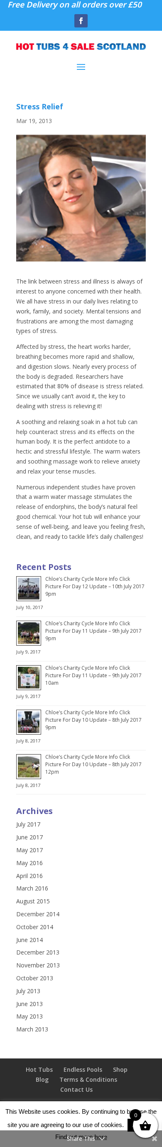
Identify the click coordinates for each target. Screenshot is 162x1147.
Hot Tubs (39, 1069)
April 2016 (29, 876)
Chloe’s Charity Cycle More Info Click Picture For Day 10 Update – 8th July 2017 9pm (93, 720)
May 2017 (29, 850)
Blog (42, 1079)
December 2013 (37, 952)
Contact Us (76, 1089)
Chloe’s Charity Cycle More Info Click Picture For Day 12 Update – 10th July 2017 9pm (95, 586)
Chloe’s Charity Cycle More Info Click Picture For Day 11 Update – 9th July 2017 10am (93, 675)
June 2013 (29, 1004)
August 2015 (33, 901)
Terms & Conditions (88, 1079)
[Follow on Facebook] (81, 20)
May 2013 (29, 1016)
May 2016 (29, 863)
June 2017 (29, 837)
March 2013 (32, 1029)
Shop (120, 1069)
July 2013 (28, 991)
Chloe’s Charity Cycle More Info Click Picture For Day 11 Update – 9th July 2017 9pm (93, 631)
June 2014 (29, 940)
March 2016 (32, 888)
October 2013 (34, 978)
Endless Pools (83, 1069)
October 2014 (34, 927)
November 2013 (38, 965)
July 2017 (28, 824)
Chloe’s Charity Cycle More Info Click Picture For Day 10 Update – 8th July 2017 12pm (93, 764)
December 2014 (37, 914)
